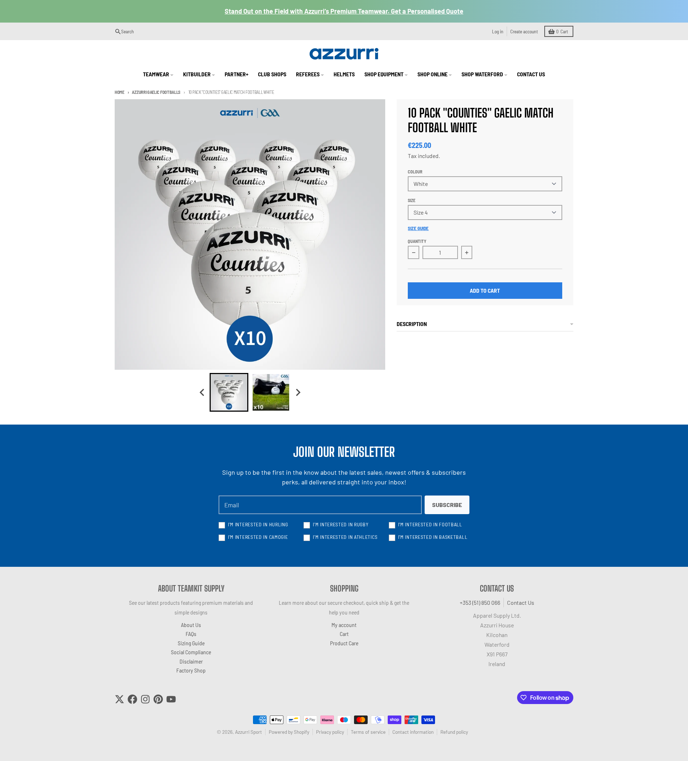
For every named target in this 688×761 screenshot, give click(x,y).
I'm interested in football (430, 524)
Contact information (413, 732)
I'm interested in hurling (258, 524)
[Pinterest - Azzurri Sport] (158, 699)
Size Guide (418, 228)
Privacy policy (330, 732)
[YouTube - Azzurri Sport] (171, 699)
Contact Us (520, 602)
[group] (229, 392)
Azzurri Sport (248, 732)
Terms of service (368, 732)
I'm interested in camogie (258, 537)
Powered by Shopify (289, 732)
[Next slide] (298, 392)
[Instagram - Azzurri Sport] (145, 699)
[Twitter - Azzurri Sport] (119, 699)
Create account (524, 31)
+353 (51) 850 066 (480, 602)
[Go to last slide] (202, 392)
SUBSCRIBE (447, 504)
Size (411, 200)
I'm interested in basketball (433, 537)
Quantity (417, 241)
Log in (497, 31)
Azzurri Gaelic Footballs (156, 92)
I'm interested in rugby (340, 524)
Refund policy (454, 732)
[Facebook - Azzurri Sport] (132, 699)
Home (119, 92)
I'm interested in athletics (345, 537)
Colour (415, 171)
